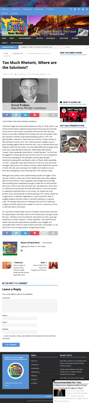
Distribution (27, 9)
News (12, 38)
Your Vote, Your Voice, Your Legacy (72, 378)
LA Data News (21, 74)
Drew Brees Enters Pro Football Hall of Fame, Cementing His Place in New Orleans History (73, 363)
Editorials (50, 38)
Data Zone (64, 38)
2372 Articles (47, 243)
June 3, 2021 (9, 74)
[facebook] (71, 9)
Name (4, 315)
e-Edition (14, 13)
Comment (6, 298)
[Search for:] (75, 47)
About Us (5, 9)
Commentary (34, 74)
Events (4, 43)
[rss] (87, 9)
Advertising (39, 9)
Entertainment (25, 38)
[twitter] (75, 9)
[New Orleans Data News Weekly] (44, 35)
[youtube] (83, 9)
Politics (39, 38)
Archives (5, 13)
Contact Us (16, 9)
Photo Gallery (17, 43)
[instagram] (79, 9)
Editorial (50, 9)
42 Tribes (75, 38)
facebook (49, 396)
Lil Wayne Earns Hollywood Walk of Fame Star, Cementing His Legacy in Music (70, 386)
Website (5, 329)
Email (4, 322)
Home (4, 38)
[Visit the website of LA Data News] (21, 250)
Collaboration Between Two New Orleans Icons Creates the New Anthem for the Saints (71, 371)
